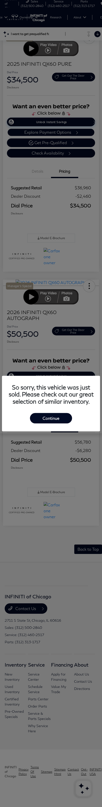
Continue (51, 418)
